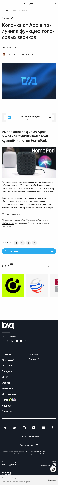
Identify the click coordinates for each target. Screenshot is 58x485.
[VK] (22, 242)
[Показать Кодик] (53, 469)
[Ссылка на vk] (8, 341)
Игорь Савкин (12, 55)
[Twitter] (28, 242)
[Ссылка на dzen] (17, 341)
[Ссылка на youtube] (21, 341)
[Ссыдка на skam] (6, 473)
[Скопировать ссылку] (34, 242)
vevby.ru (16, 214)
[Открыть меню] (3, 3)
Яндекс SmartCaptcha (41, 454)
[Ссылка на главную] (8, 325)
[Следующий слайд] (55, 266)
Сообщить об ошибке (29, 436)
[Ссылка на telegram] (4, 341)
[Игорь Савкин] (4, 55)
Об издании (33, 354)
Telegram (40, 220)
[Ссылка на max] (12, 341)
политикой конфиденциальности (36, 452)
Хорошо (52, 480)
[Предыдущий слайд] (49, 266)
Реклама (33, 359)
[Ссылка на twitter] (25, 341)
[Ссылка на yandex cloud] (11, 465)
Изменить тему (27, 445)
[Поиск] (55, 4)
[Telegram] (16, 242)
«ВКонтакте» (8, 223)
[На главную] (29, 4)
